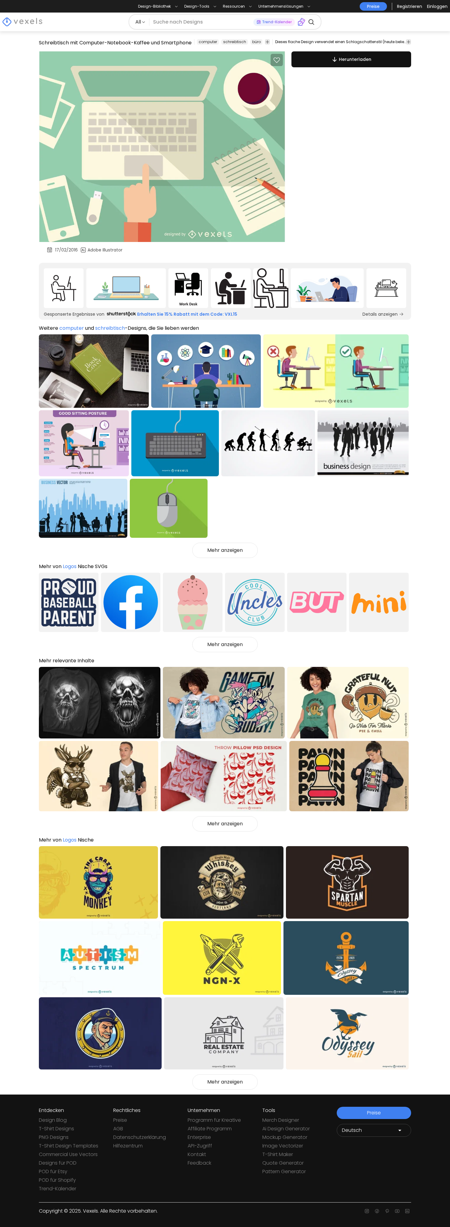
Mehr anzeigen (225, 550)
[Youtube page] (397, 1211)
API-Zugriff (200, 1145)
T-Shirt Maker (277, 1154)
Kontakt (197, 1154)
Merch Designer (280, 1120)
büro (256, 41)
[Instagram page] (367, 1211)
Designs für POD (58, 1162)
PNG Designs (54, 1137)
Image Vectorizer (282, 1145)
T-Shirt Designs (56, 1128)
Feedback (199, 1162)
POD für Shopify (57, 1180)
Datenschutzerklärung (139, 1137)
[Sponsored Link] (64, 288)
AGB (118, 1128)
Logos (70, 566)
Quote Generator (283, 1162)
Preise (120, 1120)
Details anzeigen (380, 314)
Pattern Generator (284, 1171)
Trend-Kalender (57, 1188)
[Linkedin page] (407, 1211)
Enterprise (199, 1137)
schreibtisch (234, 41)
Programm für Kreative (214, 1120)
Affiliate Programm (210, 1128)
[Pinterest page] (387, 1211)
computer (208, 41)
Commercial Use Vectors (68, 1154)
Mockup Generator (284, 1137)
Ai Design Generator (286, 1128)
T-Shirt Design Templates (68, 1145)
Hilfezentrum (128, 1145)
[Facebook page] (377, 1211)
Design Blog (53, 1120)
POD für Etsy (53, 1171)
